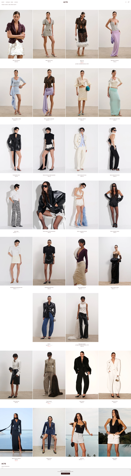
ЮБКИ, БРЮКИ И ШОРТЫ (12, 4)
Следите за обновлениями (5, 466)
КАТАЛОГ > (6, 4)
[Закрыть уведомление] (130, 469)
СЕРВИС (12, 2)
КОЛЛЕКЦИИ (8, 2)
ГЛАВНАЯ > (3, 4)
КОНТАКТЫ (16, 2)
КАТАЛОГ (3, 2)
